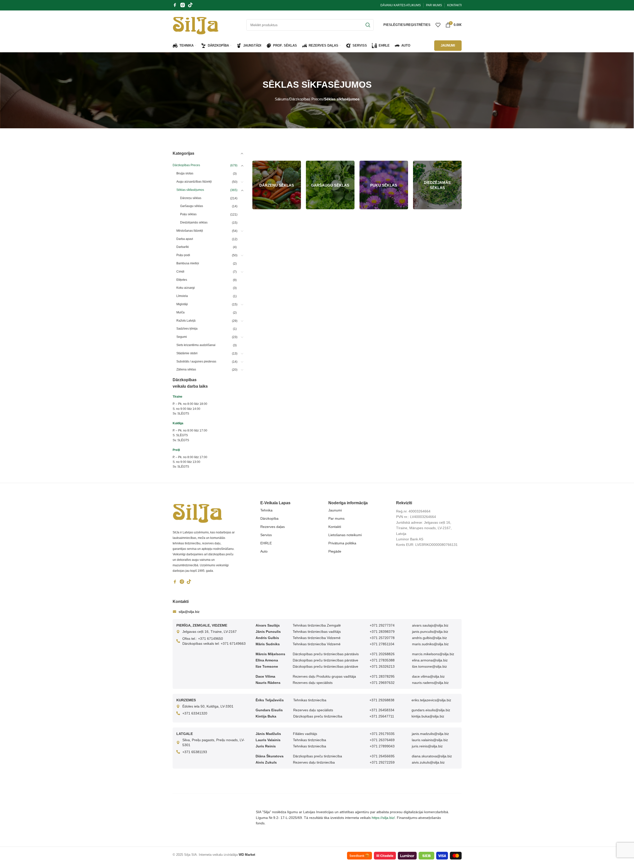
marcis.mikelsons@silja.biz (433, 654)
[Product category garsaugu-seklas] (330, 185)
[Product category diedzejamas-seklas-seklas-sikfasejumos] (437, 185)
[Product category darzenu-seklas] (276, 185)
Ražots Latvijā (186, 320)
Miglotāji (182, 304)
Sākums (281, 99)
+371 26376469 (382, 740)
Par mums (336, 518)
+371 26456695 (382, 756)
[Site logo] (196, 24)
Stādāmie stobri (187, 353)
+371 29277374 (382, 625)
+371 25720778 (382, 638)
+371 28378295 (382, 676)
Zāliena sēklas (186, 369)
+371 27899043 (382, 746)
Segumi (181, 337)
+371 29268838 (381, 700)
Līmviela (182, 296)
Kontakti (334, 527)
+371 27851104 (382, 644)
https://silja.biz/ (383, 818)
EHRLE (266, 543)
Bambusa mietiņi (187, 263)
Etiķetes (181, 280)
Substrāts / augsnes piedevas (196, 361)
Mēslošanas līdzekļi (189, 230)
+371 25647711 (381, 716)
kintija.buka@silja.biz (428, 716)
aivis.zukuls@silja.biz (428, 762)
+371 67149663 (233, 644)
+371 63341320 (194, 713)
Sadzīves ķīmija (187, 328)
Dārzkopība (269, 518)
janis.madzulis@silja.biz (430, 734)
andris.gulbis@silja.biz (429, 638)
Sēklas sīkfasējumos (190, 190)
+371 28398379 (382, 632)
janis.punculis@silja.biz (430, 632)
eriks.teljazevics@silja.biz (431, 700)
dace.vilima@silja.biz (428, 676)
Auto (264, 551)
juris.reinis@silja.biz (427, 746)
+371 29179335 (382, 734)
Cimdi (180, 271)
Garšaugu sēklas (191, 206)
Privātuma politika (342, 543)
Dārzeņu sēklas (190, 198)
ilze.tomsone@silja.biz (429, 666)
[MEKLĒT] (368, 25)
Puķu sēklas (188, 214)
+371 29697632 (382, 683)
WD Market (247, 855)
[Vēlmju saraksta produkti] (438, 25)
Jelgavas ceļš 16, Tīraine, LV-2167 (209, 632)
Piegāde (334, 551)
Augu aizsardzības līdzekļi (194, 181)
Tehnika (266, 510)
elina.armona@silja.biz (430, 660)
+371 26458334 (381, 710)
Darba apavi (184, 239)
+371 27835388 (382, 660)
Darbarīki (182, 247)
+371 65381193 (194, 752)
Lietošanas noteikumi (345, 535)
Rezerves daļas (272, 527)
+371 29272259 (382, 762)
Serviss (266, 535)
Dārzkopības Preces (306, 99)
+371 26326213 (382, 666)
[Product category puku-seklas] (383, 185)
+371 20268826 (382, 654)
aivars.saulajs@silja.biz (430, 625)
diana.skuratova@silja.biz (432, 756)
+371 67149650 (210, 639)
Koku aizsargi (185, 287)
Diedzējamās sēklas (194, 222)
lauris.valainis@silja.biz (430, 740)
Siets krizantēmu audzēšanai (195, 345)
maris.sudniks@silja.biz (430, 644)
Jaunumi (335, 510)
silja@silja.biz (189, 612)
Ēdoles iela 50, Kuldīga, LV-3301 (207, 706)
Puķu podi (183, 255)
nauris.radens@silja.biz (430, 683)
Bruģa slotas (184, 173)
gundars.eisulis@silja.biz (431, 710)
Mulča (180, 312)
